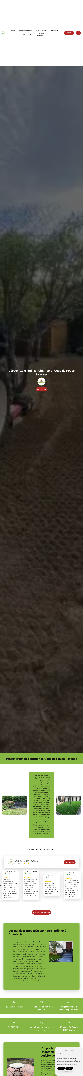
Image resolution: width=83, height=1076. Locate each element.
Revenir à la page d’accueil (41, 912)
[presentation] (0, 885)
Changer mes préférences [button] (65, 1071)
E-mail (78, 33)
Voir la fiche (70, 862)
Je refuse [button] (69, 1068)
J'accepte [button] (61, 1068)
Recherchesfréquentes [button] (40, 34)
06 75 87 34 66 (69, 33)
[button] (45, 34)
